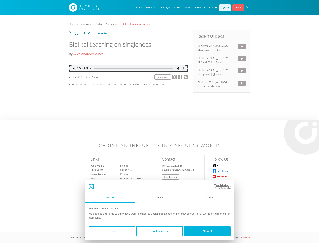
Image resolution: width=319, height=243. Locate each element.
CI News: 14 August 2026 (212, 70)
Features (150, 7)
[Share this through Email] (186, 76)
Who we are (97, 165)
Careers (213, 7)
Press (93, 178)
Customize (157, 231)
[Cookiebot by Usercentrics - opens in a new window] (216, 186)
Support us (126, 169)
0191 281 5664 (175, 165)
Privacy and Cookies (131, 178)
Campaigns (164, 7)
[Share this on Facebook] (180, 76)
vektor (246, 237)
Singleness (88, 32)
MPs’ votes (96, 169)
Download (163, 77)
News (139, 7)
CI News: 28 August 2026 (212, 46)
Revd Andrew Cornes (88, 54)
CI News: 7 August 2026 (212, 82)
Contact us (126, 174)
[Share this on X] (174, 76)
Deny (112, 231)
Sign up (225, 7)
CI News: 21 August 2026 (212, 58)
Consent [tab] (110, 197)
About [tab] (209, 197)
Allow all (207, 231)
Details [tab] (160, 197)
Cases (177, 7)
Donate (238, 7)
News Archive (98, 174)
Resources (200, 7)
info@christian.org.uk (181, 169)
